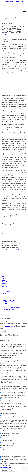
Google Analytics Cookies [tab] (5, 400)
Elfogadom (3, 331)
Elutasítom (12, 470)
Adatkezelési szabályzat (5, 467)
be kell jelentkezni (17, 249)
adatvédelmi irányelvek (10, 326)
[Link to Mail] (25, 318)
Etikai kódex (5, 303)
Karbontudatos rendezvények (10, 292)
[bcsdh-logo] (11, 11)
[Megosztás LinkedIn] (4, 230)
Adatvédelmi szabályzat (8, 300)
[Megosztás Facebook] (4, 225)
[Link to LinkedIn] (22, 318)
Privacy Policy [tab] (3, 461)
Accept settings (4, 470)
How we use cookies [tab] (4, 340)
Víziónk (4, 280)
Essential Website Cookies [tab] (6, 357)
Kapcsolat (4, 286)
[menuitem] (20, 11)
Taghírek (4, 34)
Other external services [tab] (5, 417)
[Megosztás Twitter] (4, 228)
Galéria (4, 293)
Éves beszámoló (6, 285)
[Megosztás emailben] (4, 233)
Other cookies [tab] (3, 449)
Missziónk (4, 278)
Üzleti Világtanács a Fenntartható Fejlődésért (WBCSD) (11, 308)
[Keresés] (20, 11)
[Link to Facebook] (20, 318)
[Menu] (24, 11)
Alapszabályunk (6, 282)
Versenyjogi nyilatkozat (8, 302)
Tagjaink (4, 283)
